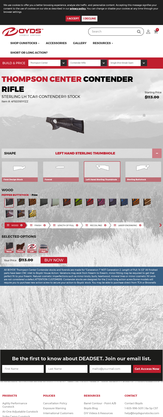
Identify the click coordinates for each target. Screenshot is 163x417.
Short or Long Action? (29, 52)
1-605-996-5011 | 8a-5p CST (141, 408)
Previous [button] (3, 225)
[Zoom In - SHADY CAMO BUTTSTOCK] (24, 217)
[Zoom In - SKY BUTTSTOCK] (127, 206)
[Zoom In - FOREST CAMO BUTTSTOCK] (24, 206)
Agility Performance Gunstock (14, 405)
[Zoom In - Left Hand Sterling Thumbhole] (144, 115)
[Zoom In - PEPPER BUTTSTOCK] (12, 206)
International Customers (58, 413)
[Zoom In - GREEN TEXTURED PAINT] (58, 206)
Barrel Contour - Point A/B (100, 403)
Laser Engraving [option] (128, 225)
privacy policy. (78, 8)
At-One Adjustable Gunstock (20, 411)
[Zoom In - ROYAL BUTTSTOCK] (115, 206)
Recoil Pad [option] (96, 225)
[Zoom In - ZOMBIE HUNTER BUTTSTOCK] (81, 206)
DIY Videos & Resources (98, 413)
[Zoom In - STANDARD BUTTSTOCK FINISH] (24, 250)
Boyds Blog (91, 408)
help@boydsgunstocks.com (142, 413)
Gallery (79, 43)
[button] (25, 43)
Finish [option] (38, 225)
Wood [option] (15, 225)
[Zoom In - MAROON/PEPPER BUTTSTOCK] (12, 217)
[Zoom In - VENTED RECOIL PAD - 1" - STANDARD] (47, 250)
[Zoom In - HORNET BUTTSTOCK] (35, 217)
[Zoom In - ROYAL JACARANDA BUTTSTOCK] (70, 206)
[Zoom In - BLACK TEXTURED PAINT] (47, 206)
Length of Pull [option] (65, 225)
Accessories (56, 43)
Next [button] (161, 225)
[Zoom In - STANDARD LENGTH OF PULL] (35, 250)
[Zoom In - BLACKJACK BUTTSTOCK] (104, 206)
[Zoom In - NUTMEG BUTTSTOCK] (35, 206)
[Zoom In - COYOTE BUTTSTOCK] (150, 206)
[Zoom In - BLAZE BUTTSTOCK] (138, 206)
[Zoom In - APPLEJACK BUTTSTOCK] (93, 206)
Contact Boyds (134, 403)
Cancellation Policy (55, 403)
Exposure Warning (54, 408)
